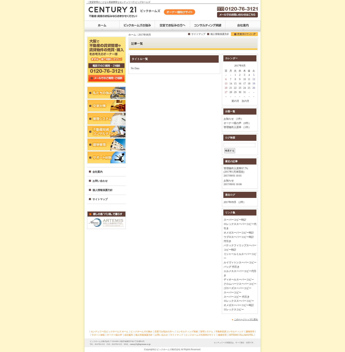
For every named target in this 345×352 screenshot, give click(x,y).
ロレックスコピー (234, 309)
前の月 (235, 101)
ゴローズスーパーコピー (237, 288)
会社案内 (128, 335)
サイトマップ (198, 34)
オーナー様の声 (232, 123)
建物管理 (250, 331)
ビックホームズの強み (141, 331)
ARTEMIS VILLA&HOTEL (241, 335)
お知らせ (229, 118)
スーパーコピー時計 (235, 219)
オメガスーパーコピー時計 (239, 232)
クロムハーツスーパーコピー (240, 283)
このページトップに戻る (246, 319)
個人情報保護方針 (219, 34)
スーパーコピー (232, 292)
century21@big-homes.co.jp (140, 344)
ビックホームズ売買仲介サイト (200, 335)
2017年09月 (230, 202)
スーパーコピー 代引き (237, 296)
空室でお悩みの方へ (164, 331)
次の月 (245, 101)
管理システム (206, 331)
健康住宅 (222, 335)
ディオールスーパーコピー (239, 279)
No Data (135, 68)
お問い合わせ (161, 335)
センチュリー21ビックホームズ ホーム (109, 331)
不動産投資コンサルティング (229, 331)
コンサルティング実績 (187, 331)
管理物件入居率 (232, 127)
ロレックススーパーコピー (239, 301)
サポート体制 (98, 335)
